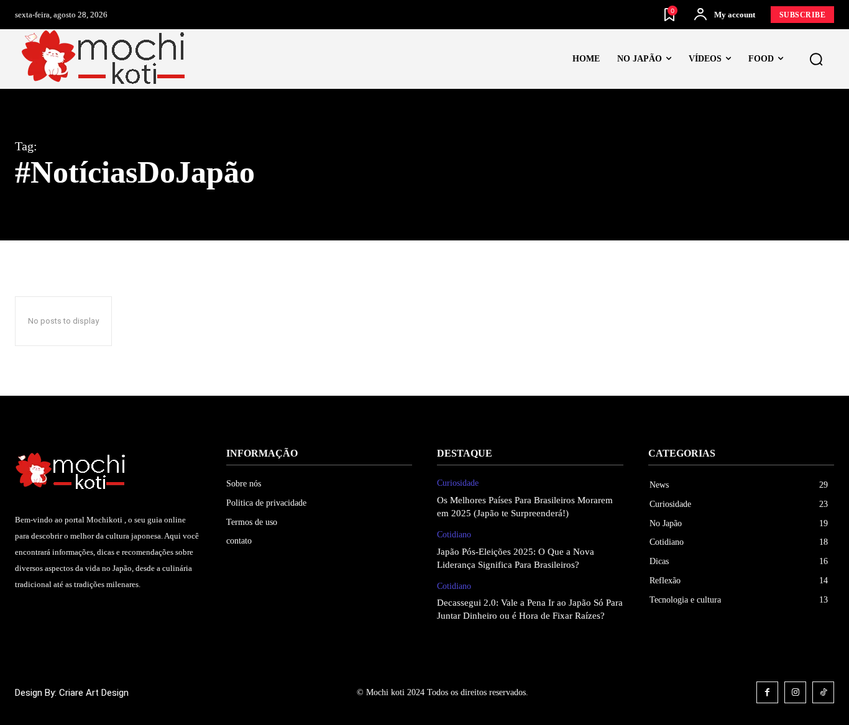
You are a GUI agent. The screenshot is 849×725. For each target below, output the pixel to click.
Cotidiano (454, 534)
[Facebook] (767, 692)
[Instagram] (795, 692)
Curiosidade (458, 483)
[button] (816, 60)
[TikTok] (823, 692)
